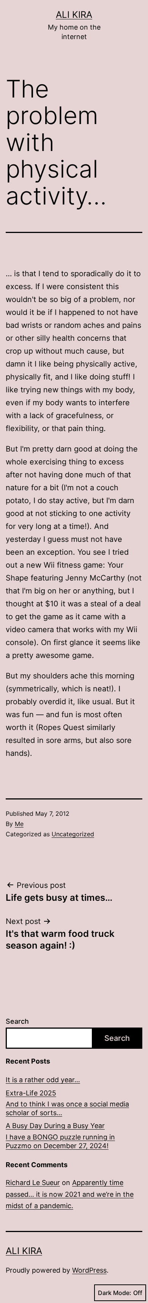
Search (17, 1021)
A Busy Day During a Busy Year (55, 1126)
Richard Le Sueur (33, 1183)
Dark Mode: (114, 1293)
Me (19, 824)
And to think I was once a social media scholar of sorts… (67, 1108)
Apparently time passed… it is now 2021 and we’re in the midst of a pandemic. (70, 1194)
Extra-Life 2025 (31, 1093)
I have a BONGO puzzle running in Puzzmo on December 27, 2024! (60, 1141)
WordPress (89, 1270)
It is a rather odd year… (43, 1080)
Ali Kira (74, 14)
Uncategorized (73, 834)
